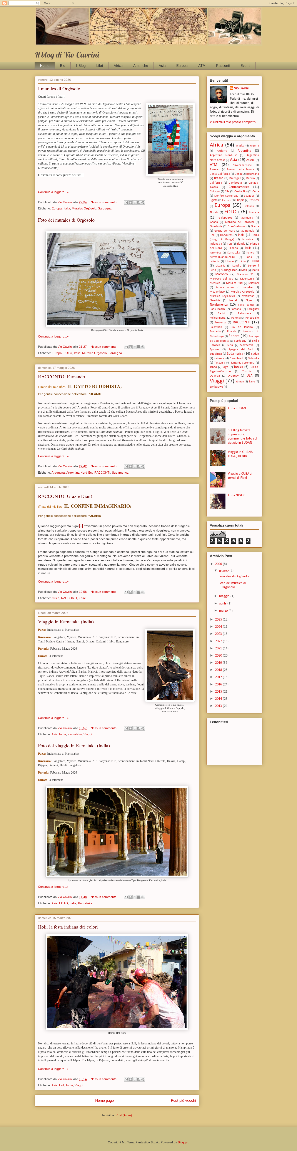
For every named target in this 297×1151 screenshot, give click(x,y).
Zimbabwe (216, 387)
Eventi (245, 66)
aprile (223, 603)
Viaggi (87, 734)
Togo (225, 367)
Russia (247, 331)
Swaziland (236, 358)
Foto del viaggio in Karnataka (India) (74, 745)
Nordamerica (219, 304)
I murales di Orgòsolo (59, 88)
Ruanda (232, 331)
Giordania (216, 226)
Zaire (82, 598)
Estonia (226, 200)
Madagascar (229, 270)
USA (249, 375)
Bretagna (235, 178)
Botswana (252, 174)
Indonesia (216, 243)
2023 (219, 634)
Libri (99, 66)
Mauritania (247, 278)
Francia (254, 212)
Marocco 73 (245, 274)
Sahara (234, 336)
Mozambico (217, 291)
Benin (238, 174)
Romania (215, 331)
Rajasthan (216, 327)
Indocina (247, 239)
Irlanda (241, 243)
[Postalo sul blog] (130, 202)
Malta (255, 270)
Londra (236, 265)
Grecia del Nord (224, 230)
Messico (215, 283)
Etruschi (254, 200)
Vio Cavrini (241, 88)
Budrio (250, 178)
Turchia (247, 371)
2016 (219, 684)
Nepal (233, 300)
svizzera (219, 358)
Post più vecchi (183, 1100)
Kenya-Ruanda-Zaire (222, 257)
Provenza (220, 322)
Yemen (240, 381)
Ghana (214, 222)
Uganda (215, 375)
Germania (247, 217)
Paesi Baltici (246, 304)
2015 (219, 691)
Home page (104, 1100)
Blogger (183, 1142)
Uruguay (233, 375)
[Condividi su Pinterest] (143, 202)
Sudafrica (216, 354)
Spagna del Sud (241, 349)
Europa (182, 66)
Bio (62, 66)
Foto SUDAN (237, 408)
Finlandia (249, 206)
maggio (224, 596)
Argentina (58, 472)
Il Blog (81, 66)
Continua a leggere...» (53, 192)
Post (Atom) (124, 1115)
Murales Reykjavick (222, 296)
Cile (227, 191)
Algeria (254, 145)
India (62, 734)
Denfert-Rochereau (226, 196)
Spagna (214, 349)
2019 (219, 663)
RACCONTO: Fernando (61, 376)
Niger (249, 300)
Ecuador (249, 196)
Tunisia (238, 367)
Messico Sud (234, 283)
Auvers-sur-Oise (242, 165)
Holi (61, 1085)
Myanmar (248, 296)
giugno (224, 570)
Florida (214, 212)
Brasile (218, 178)
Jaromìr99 (215, 252)
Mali (244, 270)
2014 (219, 699)
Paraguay (253, 309)
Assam (250, 160)
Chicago (215, 191)
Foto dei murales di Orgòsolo (66, 220)
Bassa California (220, 174)
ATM (201, 66)
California (216, 182)
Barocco (215, 169)
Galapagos (225, 217)
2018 (219, 670)
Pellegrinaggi (218, 317)
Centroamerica (239, 187)
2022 (219, 641)
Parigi (221, 313)
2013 (219, 706)
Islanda (233, 248)
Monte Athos (225, 287)
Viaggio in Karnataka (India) (66, 621)
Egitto (214, 200)
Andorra (222, 151)
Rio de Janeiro (242, 327)
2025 (219, 619)
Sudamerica (120, 472)
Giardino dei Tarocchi (239, 222)
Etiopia (239, 200)
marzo (224, 611)
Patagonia (244, 313)
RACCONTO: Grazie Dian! (65, 496)
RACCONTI (102, 472)
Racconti (223, 66)
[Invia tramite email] (126, 202)
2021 (219, 648)
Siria (230, 345)
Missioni (254, 283)
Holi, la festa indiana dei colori (68, 927)
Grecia (255, 226)
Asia (162, 66)
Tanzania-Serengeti (242, 362)
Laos (249, 257)
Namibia (215, 300)
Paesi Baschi (217, 309)
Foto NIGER (236, 495)
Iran (229, 243)
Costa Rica (241, 191)
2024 (219, 627)
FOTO (67, 353)
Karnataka (75, 734)
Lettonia (215, 261)
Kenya (250, 252)
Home (44, 66)
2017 (219, 677)
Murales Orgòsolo (84, 208)
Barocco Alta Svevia (240, 169)
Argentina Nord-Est (79, 472)
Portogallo (252, 317)
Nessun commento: (104, 202)
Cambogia (235, 182)
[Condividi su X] (134, 202)
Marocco (221, 274)
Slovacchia (247, 345)
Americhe (140, 66)
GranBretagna (236, 226)
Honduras (226, 235)
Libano (229, 261)
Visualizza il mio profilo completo (233, 122)
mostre (248, 287)
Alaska (240, 145)
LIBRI (255, 261)
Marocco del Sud (221, 278)
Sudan (255, 354)
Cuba (255, 191)
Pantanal (236, 309)
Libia (243, 261)
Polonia (236, 317)
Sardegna (105, 208)
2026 (219, 564)
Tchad (213, 367)
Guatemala (248, 230)
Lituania (220, 265)
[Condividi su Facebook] (139, 202)
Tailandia (253, 358)
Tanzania (219, 362)
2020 (219, 655)
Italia (66, 208)
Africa (118, 66)
